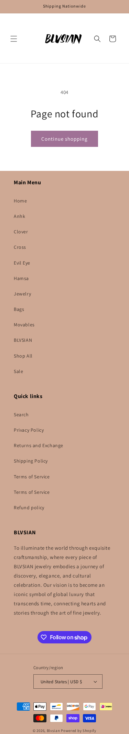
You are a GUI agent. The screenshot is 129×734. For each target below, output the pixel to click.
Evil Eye (22, 263)
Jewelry (22, 294)
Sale (18, 371)
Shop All (23, 356)
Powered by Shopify (78, 730)
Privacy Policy (29, 430)
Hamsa (21, 278)
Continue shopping (64, 139)
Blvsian (53, 730)
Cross (20, 247)
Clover (21, 232)
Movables (24, 325)
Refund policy (29, 507)
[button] (13, 38)
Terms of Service (32, 477)
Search (21, 414)
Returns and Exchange (38, 445)
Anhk (19, 216)
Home (20, 201)
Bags (19, 309)
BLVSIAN (23, 340)
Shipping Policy (31, 461)
